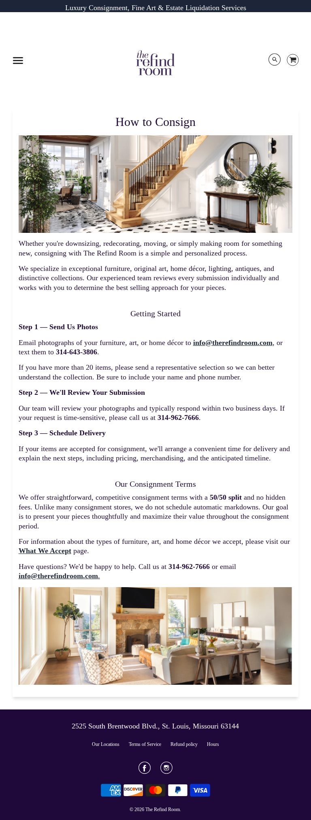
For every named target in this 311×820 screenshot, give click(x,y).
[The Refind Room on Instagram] (166, 771)
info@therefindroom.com (233, 343)
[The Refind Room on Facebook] (144, 771)
